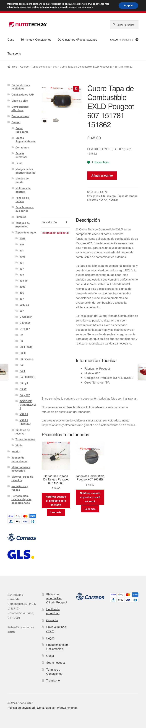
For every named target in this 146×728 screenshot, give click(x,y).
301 (22, 262)
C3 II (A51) (26, 347)
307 (22, 268)
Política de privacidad (53, 611)
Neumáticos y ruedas (20, 488)
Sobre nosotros (56, 662)
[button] (76, 89)
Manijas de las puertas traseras (25, 170)
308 (22, 274)
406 (22, 292)
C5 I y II (24, 383)
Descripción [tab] (49, 222)
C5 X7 (23, 389)
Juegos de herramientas (19, 459)
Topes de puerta (25, 439)
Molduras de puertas (23, 189)
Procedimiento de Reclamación (57, 647)
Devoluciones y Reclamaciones (77, 39)
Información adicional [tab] (55, 233)
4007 (22, 286)
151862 (113, 200)
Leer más (55, 512)
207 (22, 250)
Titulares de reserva (22, 431)
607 (55, 66)
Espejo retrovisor (21, 155)
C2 (21, 335)
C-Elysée (25, 323)
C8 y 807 (25, 395)
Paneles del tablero (22, 199)
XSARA (24, 414)
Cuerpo (24, 66)
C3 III (23, 353)
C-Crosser (26, 316)
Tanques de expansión (22, 224)
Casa (10, 39)
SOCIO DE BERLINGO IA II (28, 404)
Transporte (14, 53)
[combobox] (124, 24)
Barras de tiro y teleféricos (21, 86)
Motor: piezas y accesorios (21, 468)
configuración (85, 7)
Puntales (20, 216)
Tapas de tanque (40, 66)
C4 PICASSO (27, 377)
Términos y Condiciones (36, 39)
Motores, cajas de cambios (22, 478)
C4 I (22, 365)
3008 (22, 256)
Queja (50, 656)
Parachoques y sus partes (24, 208)
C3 (21, 341)
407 (22, 298)
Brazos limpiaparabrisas (25, 139)
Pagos (50, 638)
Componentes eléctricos (20, 108)
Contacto (52, 620)
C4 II (22, 371)
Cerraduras (22, 147)
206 (22, 244)
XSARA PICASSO (25, 422)
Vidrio (19, 445)
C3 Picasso (26, 359)
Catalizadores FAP (23, 94)
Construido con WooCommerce (57, 708)
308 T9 (24, 280)
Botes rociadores (21, 129)
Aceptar (128, 5)
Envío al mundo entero (56, 629)
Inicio (14, 66)
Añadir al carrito (102, 175)
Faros (18, 163)
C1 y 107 (25, 329)
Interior (16, 451)
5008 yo (24, 305)
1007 (22, 238)
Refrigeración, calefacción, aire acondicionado (22, 499)
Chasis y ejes (20, 100)
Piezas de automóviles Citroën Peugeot (56, 598)
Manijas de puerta (22, 180)
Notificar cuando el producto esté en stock (56, 500)
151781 (103, 200)
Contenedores (20, 116)
